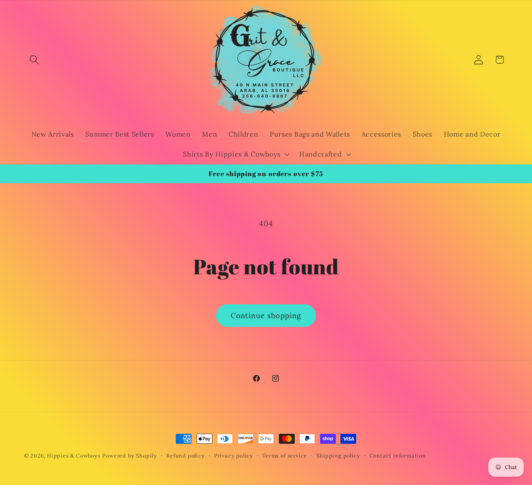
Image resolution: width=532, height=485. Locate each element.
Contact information (397, 455)
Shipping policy (338, 455)
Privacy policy (233, 455)
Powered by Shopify (129, 455)
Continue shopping (266, 315)
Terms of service (284, 455)
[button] (34, 59)
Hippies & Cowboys (74, 455)
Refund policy (185, 455)
